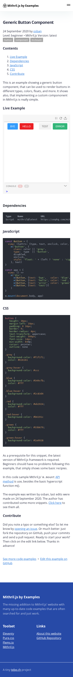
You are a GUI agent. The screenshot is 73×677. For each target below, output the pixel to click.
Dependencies (19, 61)
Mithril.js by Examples (23, 6)
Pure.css (8, 638)
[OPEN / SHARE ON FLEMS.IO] (65, 118)
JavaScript (16, 65)
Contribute (17, 74)
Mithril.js (8, 647)
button (8, 39)
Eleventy (8, 634)
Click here (55, 503)
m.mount (37, 39)
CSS (12, 69)
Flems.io (8, 643)
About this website (48, 634)
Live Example (18, 57)
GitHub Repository (48, 638)
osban (37, 31)
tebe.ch (16, 670)
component (22, 39)
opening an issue (26, 529)
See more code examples (19, 559)
